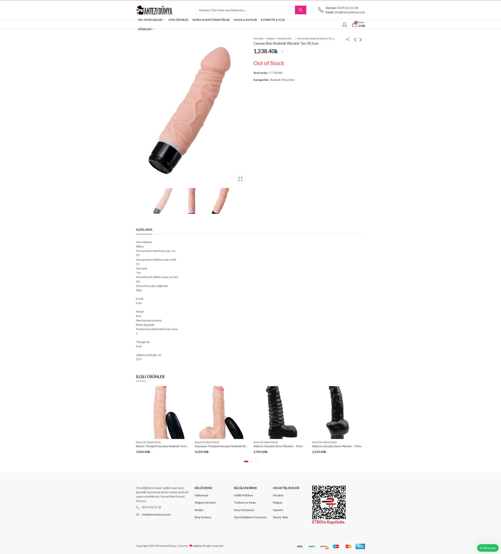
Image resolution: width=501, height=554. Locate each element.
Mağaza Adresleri (205, 502)
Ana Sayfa (258, 38)
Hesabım (278, 495)
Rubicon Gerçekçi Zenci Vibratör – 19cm (278, 446)
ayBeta (196, 545)
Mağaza (271, 38)
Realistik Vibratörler (286, 38)
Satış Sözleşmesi (244, 510)
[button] (246, 461)
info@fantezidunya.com (156, 514)
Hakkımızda (201, 495)
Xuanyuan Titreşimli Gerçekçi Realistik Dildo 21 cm (225, 446)
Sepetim (278, 510)
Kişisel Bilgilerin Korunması (250, 517)
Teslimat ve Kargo (245, 502)
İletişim (199, 510)
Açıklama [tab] (144, 229)
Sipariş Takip (280, 517)
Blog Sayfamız (203, 517)
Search (300, 10)
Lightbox (240, 178)
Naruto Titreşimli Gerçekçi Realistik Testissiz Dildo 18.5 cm (172, 446)
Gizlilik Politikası (243, 495)
